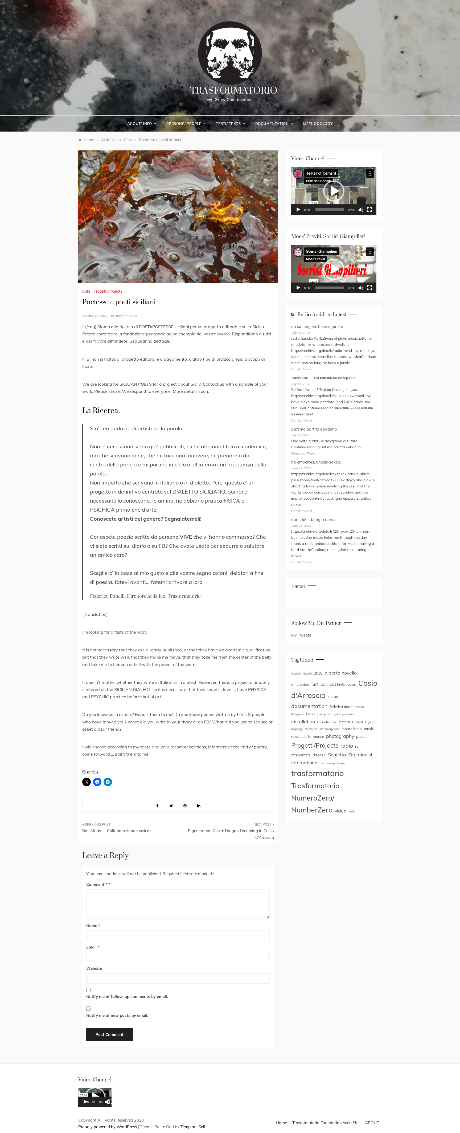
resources (300, 754)
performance (313, 736)
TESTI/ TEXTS (228, 123)
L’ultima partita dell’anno (314, 429)
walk (351, 811)
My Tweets (301, 635)
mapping (296, 729)
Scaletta (337, 754)
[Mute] (361, 209)
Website (94, 968)
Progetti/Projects (108, 291)
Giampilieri (324, 714)
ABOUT (372, 1122)
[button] (333, 191)
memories (311, 729)
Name (93, 925)
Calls (86, 291)
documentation (309, 706)
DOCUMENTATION (272, 123)
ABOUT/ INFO (139, 123)
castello (337, 684)
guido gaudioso (344, 714)
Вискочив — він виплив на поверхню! (323, 377)
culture (333, 696)
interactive (324, 722)
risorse (319, 754)
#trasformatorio (301, 673)
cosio (351, 684)
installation (303, 721)
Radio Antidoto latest (322, 314)
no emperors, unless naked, (316, 462)
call (324, 684)
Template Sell (192, 1126)
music (369, 728)
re (356, 746)
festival (359, 707)
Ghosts (310, 714)
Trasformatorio (233, 91)
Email (93, 947)
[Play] (298, 209)
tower (341, 763)
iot (335, 722)
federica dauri (341, 706)
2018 (318, 673)
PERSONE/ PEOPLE (184, 123)
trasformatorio (126, 316)
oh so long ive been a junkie (317, 326)
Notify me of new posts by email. (117, 1015)
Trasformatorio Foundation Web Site (326, 1122)
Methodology (318, 123)
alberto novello (341, 673)
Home (281, 1122)
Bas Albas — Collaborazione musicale (117, 830)
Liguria (369, 722)
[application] (333, 191)
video (340, 811)
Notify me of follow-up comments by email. (127, 996)
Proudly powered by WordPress (108, 1126)
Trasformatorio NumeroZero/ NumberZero (315, 797)
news (295, 736)
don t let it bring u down (313, 519)
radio (346, 745)
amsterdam (300, 684)
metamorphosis (329, 729)
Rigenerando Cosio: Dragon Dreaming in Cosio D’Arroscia (231, 834)
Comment (96, 884)
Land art (357, 722)
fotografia (297, 714)
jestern (344, 721)
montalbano (352, 728)
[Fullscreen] (369, 209)
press (360, 736)
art (316, 684)
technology (328, 763)
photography (340, 736)
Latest (298, 586)
